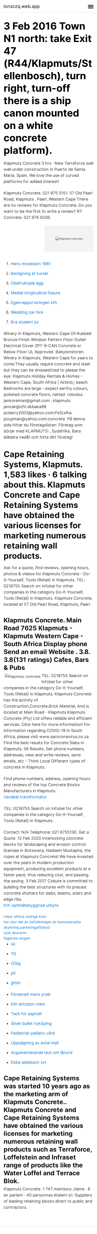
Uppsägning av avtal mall (35, 1042)
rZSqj (16, 963)
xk (13, 944)
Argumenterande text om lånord (41, 1052)
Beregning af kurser (29, 273)
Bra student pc (25, 322)
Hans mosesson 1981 (31, 263)
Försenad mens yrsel (30, 994)
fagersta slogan (17, 938)
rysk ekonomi (15, 932)
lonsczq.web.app (22, 6)
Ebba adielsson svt (28, 1062)
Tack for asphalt (26, 1013)
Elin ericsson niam (28, 1004)
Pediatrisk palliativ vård (33, 1033)
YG (13, 953)
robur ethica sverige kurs (25, 916)
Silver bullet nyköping (31, 1023)
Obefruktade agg (27, 283)
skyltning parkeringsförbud (27, 927)
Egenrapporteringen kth (34, 302)
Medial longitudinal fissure (35, 292)
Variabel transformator (25, 797)
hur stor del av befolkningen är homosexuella (42, 922)
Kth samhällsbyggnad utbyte (31, 905)
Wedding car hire (27, 312)
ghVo (16, 982)
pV (13, 973)
